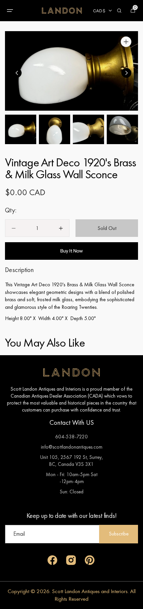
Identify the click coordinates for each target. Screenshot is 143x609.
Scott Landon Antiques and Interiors (90, 591)
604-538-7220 (71, 436)
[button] (10, 10)
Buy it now (71, 251)
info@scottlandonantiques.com (71, 447)
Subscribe (119, 533)
